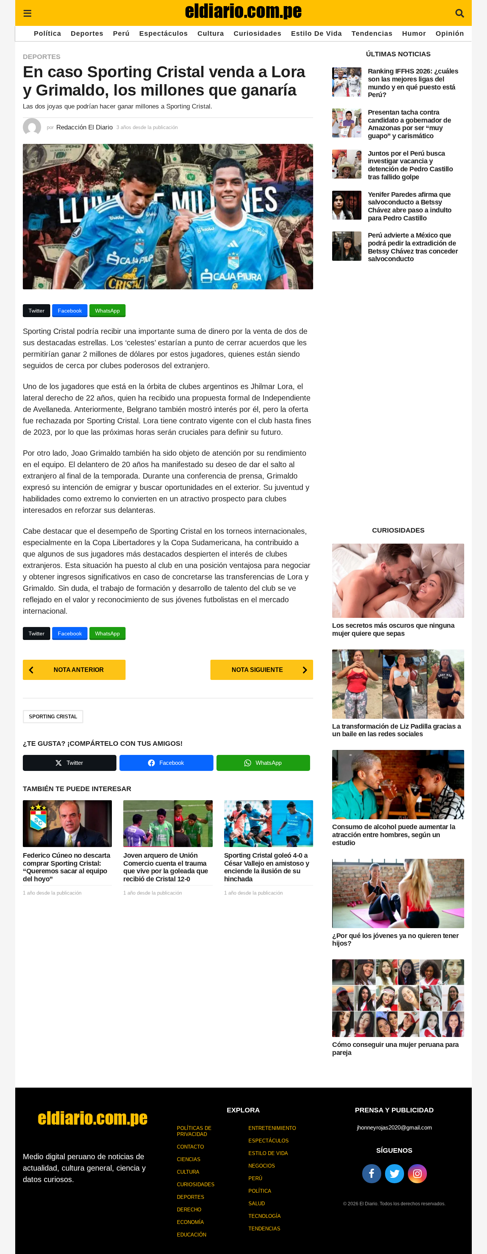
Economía (190, 1222)
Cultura (210, 33)
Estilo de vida (316, 33)
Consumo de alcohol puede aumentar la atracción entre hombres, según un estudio (393, 834)
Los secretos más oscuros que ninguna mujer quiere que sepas (393, 629)
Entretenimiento (272, 1128)
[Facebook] (371, 1173)
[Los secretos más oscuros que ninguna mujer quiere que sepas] (398, 581)
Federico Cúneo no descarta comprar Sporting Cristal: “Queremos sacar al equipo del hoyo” (66, 867)
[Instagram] (417, 1173)
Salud (256, 1203)
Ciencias (189, 1159)
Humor (414, 33)
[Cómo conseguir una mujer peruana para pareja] (398, 998)
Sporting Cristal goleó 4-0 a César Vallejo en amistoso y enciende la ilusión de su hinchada (266, 867)
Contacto (190, 1147)
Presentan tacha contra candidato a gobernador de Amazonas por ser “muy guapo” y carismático (409, 124)
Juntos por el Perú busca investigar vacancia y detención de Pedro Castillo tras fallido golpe (410, 165)
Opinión (450, 33)
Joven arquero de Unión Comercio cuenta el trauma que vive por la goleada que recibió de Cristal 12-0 (165, 867)
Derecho (189, 1210)
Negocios (261, 1166)
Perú (121, 33)
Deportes (87, 33)
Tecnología (264, 1216)
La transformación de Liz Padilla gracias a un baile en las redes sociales (396, 730)
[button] (27, 13)
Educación (191, 1235)
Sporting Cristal (53, 717)
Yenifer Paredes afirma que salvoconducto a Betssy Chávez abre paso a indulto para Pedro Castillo (410, 206)
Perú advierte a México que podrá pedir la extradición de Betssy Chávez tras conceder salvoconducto (413, 247)
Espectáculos (163, 33)
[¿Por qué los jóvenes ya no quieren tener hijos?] (398, 893)
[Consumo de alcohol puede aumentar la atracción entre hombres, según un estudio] (398, 784)
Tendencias (372, 33)
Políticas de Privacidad (194, 1131)
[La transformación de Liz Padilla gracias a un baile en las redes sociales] (398, 684)
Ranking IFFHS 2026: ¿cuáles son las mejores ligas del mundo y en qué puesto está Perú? (413, 83)
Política (47, 33)
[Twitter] (394, 1173)
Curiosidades (258, 33)
